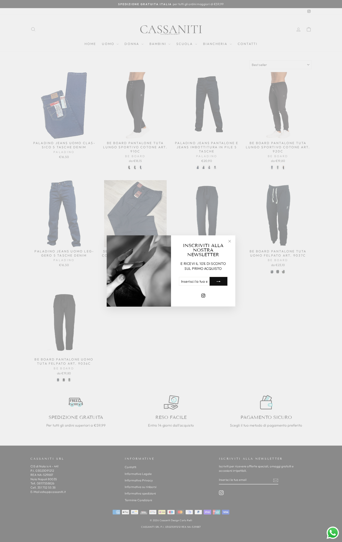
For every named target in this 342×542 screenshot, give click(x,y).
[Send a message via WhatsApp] (333, 533)
